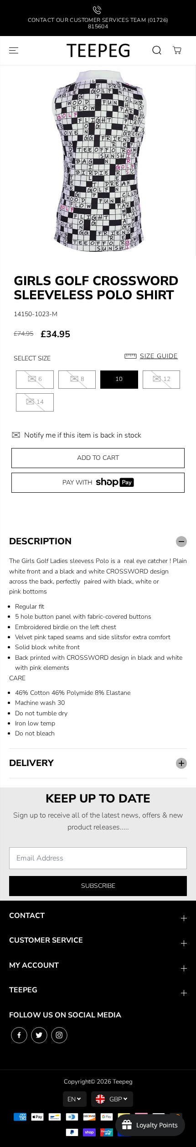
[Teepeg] (98, 50)
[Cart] (177, 50)
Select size (32, 358)
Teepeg (123, 1082)
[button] (14, 50)
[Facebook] (19, 1035)
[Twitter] (39, 1035)
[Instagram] (59, 1035)
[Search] (157, 50)
